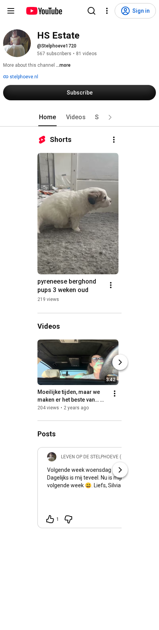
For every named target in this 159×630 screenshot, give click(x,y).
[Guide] (10, 10)
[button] (110, 117)
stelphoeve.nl (23, 76)
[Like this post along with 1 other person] (50, 519)
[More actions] (114, 139)
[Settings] (107, 10)
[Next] (120, 362)
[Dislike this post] (68, 519)
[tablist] (79, 117)
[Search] (91, 10)
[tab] (47, 117)
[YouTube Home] (44, 11)
